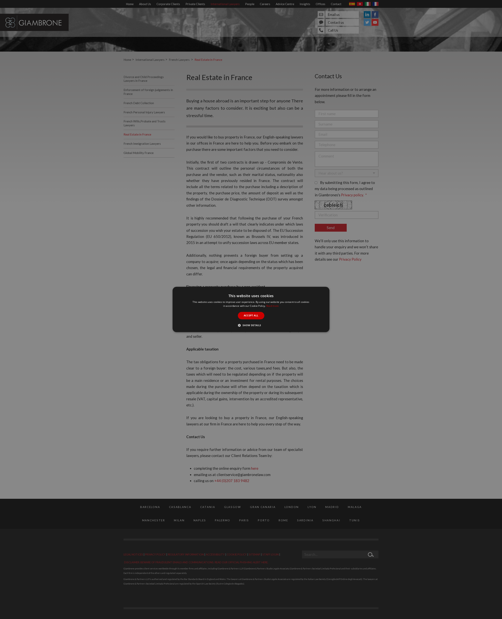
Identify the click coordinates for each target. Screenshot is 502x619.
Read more (272, 306)
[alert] (251, 309)
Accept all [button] (251, 315)
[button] (251, 325)
